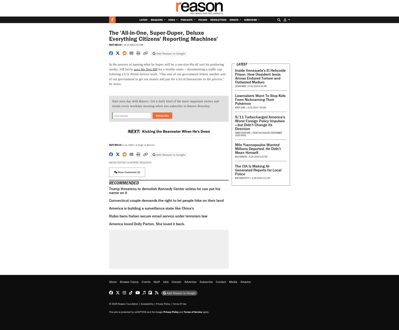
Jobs (166, 282)
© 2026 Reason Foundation (123, 303)
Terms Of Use (179, 303)
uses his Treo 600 (145, 69)
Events (146, 282)
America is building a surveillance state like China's (151, 208)
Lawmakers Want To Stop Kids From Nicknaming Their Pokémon (260, 99)
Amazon (245, 282)
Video (172, 19)
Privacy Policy (163, 303)
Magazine (157, 19)
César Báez (240, 86)
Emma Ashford (242, 132)
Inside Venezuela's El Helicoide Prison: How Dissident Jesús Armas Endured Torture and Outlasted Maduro (260, 76)
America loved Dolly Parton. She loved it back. (147, 223)
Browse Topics (129, 282)
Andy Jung (240, 107)
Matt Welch (115, 44)
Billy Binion (241, 156)
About (113, 282)
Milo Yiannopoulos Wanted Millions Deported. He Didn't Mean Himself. (258, 148)
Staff (157, 282)
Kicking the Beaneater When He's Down (168, 131)
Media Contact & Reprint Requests (130, 162)
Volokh (202, 19)
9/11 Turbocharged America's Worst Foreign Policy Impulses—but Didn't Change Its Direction (260, 123)
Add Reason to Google (170, 53)
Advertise (190, 282)
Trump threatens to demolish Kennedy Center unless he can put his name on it (164, 190)
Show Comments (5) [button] (128, 172)
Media (233, 282)
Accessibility (147, 303)
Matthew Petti (242, 178)
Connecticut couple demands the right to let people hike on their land (166, 200)
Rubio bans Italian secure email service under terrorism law (158, 216)
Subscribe (251, 19)
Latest (143, 19)
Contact (221, 282)
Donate (234, 19)
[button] (287, 19)
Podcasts (187, 19)
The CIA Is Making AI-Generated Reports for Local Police (258, 170)
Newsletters (218, 19)
